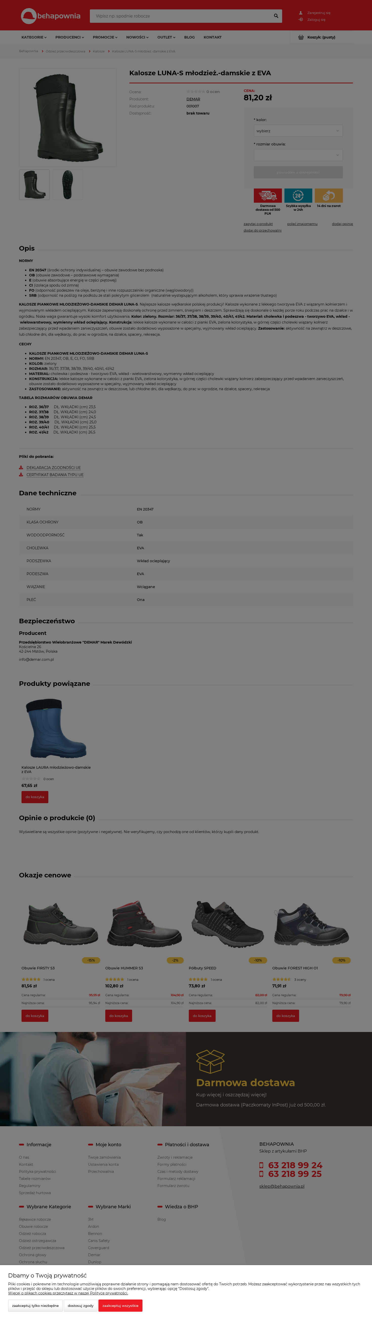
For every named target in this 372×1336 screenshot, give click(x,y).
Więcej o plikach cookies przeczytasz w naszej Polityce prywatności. (68, 1293)
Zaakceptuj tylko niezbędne (35, 1306)
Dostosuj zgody (80, 1306)
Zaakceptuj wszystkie (120, 1306)
